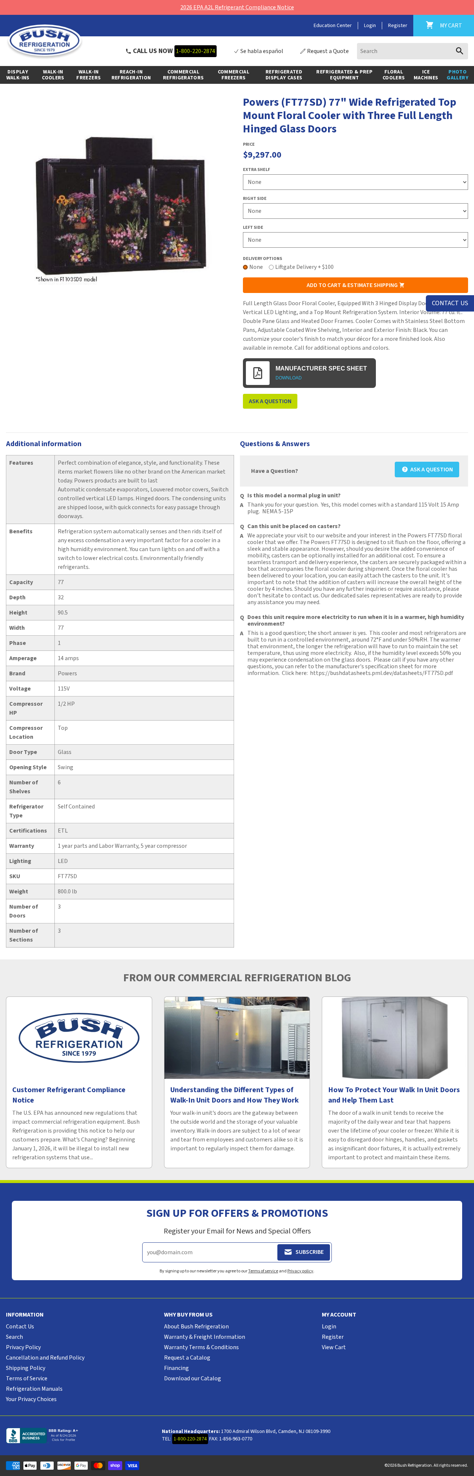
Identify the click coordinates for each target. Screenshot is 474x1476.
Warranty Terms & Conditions (201, 1347)
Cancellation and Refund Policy (45, 1358)
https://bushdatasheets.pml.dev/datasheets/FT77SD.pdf (381, 673)
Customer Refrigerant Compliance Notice (69, 1095)
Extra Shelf (256, 170)
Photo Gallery (457, 75)
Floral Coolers (394, 75)
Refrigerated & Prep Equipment (344, 75)
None (256, 267)
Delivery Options (262, 259)
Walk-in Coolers (53, 75)
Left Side (253, 228)
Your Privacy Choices (31, 1399)
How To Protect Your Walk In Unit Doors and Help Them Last (394, 1095)
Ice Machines (426, 75)
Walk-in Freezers (88, 75)
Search (14, 1337)
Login (370, 25)
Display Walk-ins (18, 75)
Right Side (255, 199)
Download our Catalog (192, 1378)
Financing (176, 1368)
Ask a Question (270, 401)
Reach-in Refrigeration (131, 75)
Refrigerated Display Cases (284, 75)
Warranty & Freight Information (204, 1337)
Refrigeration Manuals (34, 1389)
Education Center (333, 25)
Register (397, 25)
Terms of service (263, 1271)
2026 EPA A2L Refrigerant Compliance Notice (237, 7)
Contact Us (20, 1326)
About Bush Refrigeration (196, 1326)
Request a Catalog (187, 1358)
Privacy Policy (23, 1347)
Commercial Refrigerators (183, 75)
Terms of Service (26, 1378)
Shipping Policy (25, 1368)
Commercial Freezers (234, 75)
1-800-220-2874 (195, 51)
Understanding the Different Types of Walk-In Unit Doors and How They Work (234, 1095)
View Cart (334, 1347)
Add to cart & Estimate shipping (353, 285)
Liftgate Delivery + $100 (304, 267)
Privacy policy (300, 1271)
